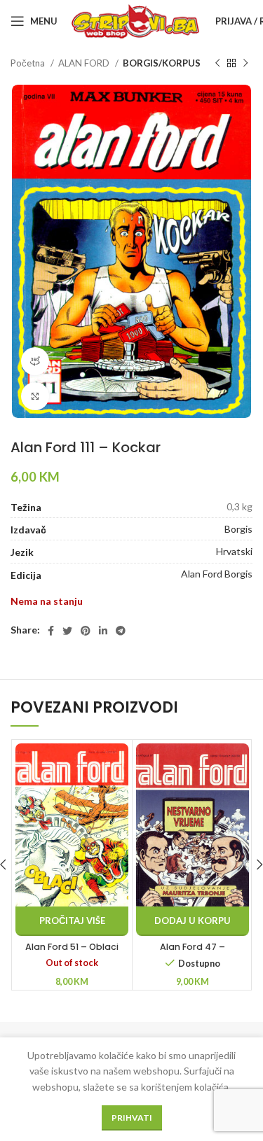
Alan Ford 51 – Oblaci (72, 947)
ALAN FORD (85, 63)
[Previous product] (217, 64)
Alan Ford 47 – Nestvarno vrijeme (192, 953)
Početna (29, 63)
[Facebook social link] (50, 631)
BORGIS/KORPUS (162, 63)
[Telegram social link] (121, 631)
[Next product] (245, 64)
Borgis (238, 529)
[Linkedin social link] (103, 631)
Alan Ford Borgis (216, 574)
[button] (192, 921)
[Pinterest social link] (85, 631)
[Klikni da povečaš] (35, 396)
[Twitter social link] (67, 631)
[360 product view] (35, 361)
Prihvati (132, 1117)
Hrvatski (234, 551)
